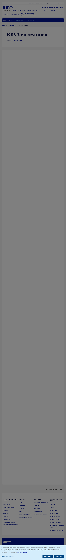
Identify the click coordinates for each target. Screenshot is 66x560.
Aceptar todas (47, 556)
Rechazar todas (59, 556)
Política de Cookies (22, 552)
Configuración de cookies (7, 556)
